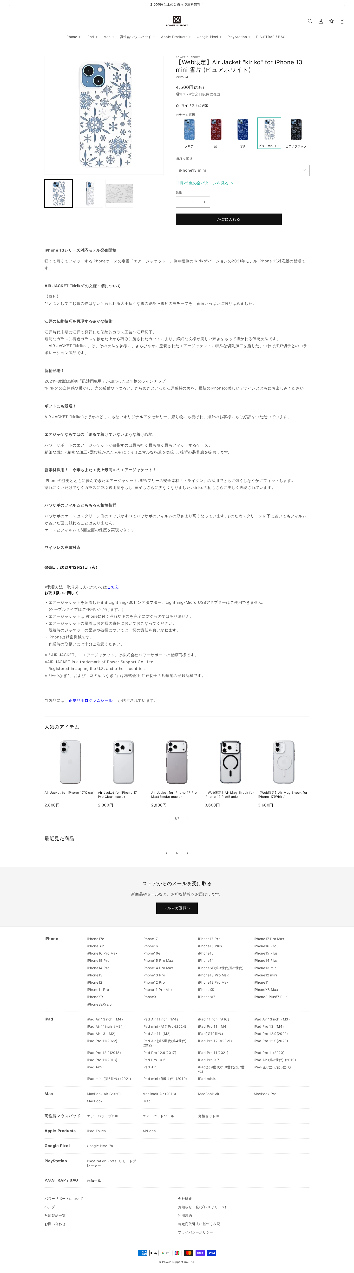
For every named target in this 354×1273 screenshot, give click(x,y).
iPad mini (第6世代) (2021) (109, 1079)
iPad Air (149, 1067)
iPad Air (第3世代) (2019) (275, 1060)
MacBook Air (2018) (159, 1094)
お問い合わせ (55, 1224)
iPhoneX (149, 997)
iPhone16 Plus (210, 946)
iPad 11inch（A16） (214, 1019)
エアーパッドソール (158, 1116)
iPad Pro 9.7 (208, 1060)
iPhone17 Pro (209, 939)
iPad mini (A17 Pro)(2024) (164, 1026)
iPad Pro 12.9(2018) (104, 1053)
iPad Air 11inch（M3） (105, 1026)
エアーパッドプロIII (102, 1116)
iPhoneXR (95, 997)
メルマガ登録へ (177, 908)
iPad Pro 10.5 (154, 1060)
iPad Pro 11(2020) (269, 1053)
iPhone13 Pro (154, 975)
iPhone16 (150, 946)
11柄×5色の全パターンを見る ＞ (205, 183)
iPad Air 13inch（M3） (273, 1019)
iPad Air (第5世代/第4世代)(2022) (165, 1043)
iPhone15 (206, 953)
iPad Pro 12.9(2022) (271, 1034)
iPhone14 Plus (266, 960)
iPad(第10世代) (210, 1034)
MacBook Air (209, 1094)
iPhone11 (261, 982)
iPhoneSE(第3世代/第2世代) (220, 968)
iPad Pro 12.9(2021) (215, 1041)
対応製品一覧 (55, 1215)
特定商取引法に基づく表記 (199, 1224)
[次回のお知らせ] (344, 4)
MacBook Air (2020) (104, 1094)
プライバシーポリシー (195, 1232)
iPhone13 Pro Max (213, 975)
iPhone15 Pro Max (158, 960)
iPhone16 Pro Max (102, 953)
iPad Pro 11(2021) (213, 1053)
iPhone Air (95, 946)
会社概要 (185, 1198)
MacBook (95, 1101)
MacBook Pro (265, 1094)
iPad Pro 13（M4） (270, 1026)
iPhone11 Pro (98, 989)
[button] (310, 21)
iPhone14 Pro (98, 968)
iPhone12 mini (265, 975)
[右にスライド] (187, 818)
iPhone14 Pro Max (158, 968)
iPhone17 (150, 939)
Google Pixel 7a (100, 1146)
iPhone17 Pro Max (269, 939)
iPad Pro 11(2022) (102, 1041)
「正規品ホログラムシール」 (91, 700)
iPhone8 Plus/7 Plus (270, 997)
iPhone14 (206, 960)
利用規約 (185, 1215)
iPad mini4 (207, 1079)
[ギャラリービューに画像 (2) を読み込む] (89, 194)
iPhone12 (94, 982)
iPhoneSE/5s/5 (99, 1004)
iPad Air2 (94, 1067)
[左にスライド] (166, 818)
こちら (113, 587)
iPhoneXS (206, 989)
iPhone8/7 (206, 997)
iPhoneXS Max (266, 989)
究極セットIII (208, 1116)
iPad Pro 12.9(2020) (271, 1041)
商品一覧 (94, 1180)
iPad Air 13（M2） (102, 1034)
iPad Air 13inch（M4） (106, 1019)
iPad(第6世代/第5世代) (272, 1067)
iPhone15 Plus (266, 953)
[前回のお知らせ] (9, 4)
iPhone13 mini (192, 170)
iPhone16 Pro (265, 946)
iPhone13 (95, 975)
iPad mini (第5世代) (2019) (165, 1079)
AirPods (149, 1131)
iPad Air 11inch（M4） (161, 1019)
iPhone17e (95, 939)
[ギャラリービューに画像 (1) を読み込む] (58, 194)
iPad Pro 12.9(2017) (159, 1053)
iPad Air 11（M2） (158, 1034)
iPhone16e (151, 953)
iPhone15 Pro (98, 960)
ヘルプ (50, 1207)
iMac (147, 1101)
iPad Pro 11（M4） (214, 1026)
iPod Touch (96, 1131)
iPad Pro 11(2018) (102, 1060)
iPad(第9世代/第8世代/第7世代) (221, 1069)
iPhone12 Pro (154, 982)
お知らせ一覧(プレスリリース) (202, 1207)
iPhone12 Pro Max (213, 982)
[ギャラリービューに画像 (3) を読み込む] (119, 194)
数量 (179, 192)
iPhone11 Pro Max (158, 989)
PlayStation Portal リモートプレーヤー (111, 1163)
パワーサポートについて (64, 1198)
